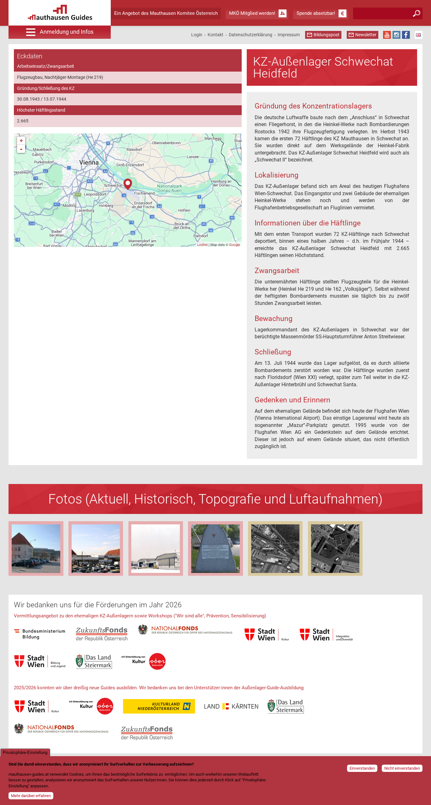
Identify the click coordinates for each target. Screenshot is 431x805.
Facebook (406, 35)
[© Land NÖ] (275, 548)
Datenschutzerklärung (250, 34)
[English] (418, 35)
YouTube (387, 35)
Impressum (289, 34)
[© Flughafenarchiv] (215, 548)
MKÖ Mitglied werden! (252, 13)
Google (234, 244)
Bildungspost (326, 34)
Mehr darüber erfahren (31, 795)
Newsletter (365, 34)
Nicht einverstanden (402, 768)
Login (196, 34)
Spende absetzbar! (316, 13)
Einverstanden (362, 768)
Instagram (396, 35)
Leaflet (202, 244)
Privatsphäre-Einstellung (25, 752)
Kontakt (215, 34)
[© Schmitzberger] (36, 548)
